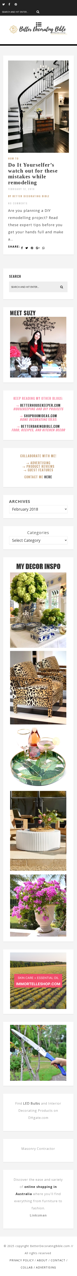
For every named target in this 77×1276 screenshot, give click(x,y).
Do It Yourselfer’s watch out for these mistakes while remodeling (33, 173)
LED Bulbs (31, 1103)
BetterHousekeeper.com (40, 405)
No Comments (18, 203)
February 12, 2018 (21, 189)
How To (13, 158)
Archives (19, 501)
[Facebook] (11, 4)
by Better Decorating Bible (28, 196)
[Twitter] (5, 4)
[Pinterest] (18, 4)
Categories (38, 532)
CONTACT (58, 1260)
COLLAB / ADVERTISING (38, 1267)
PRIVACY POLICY (21, 1260)
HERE (48, 477)
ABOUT (42, 1260)
